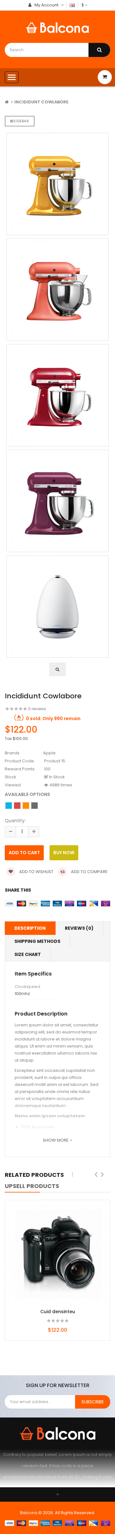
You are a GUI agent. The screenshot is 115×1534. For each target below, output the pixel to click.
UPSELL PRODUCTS (32, 1186)
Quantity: (15, 820)
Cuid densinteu (57, 1311)
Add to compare (89, 872)
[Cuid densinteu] (57, 1252)
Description (30, 928)
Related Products (34, 1175)
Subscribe (92, 1402)
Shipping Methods (37, 941)
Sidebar (21, 121)
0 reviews (37, 708)
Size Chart (27, 954)
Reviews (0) (79, 928)
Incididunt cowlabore (41, 102)
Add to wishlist (35, 872)
